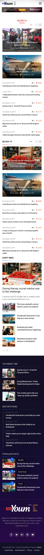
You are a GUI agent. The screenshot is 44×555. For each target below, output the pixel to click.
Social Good (22, 472)
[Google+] (22, 534)
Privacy (29, 550)
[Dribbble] (27, 534)
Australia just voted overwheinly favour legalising (20, 86)
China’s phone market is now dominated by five (19, 222)
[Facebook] (11, 534)
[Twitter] (16, 534)
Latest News (9, 550)
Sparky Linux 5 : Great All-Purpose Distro (17, 106)
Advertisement (20, 550)
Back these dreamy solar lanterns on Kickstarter (19, 213)
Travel (20, 484)
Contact (37, 550)
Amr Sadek (15, 48)
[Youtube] (32, 534)
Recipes (21, 460)
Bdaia (39, 547)
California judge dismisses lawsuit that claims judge (21, 135)
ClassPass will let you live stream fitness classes (20, 115)
